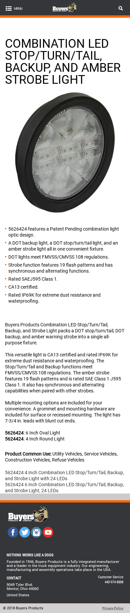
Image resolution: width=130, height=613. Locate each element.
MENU (18, 8)
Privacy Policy (112, 608)
